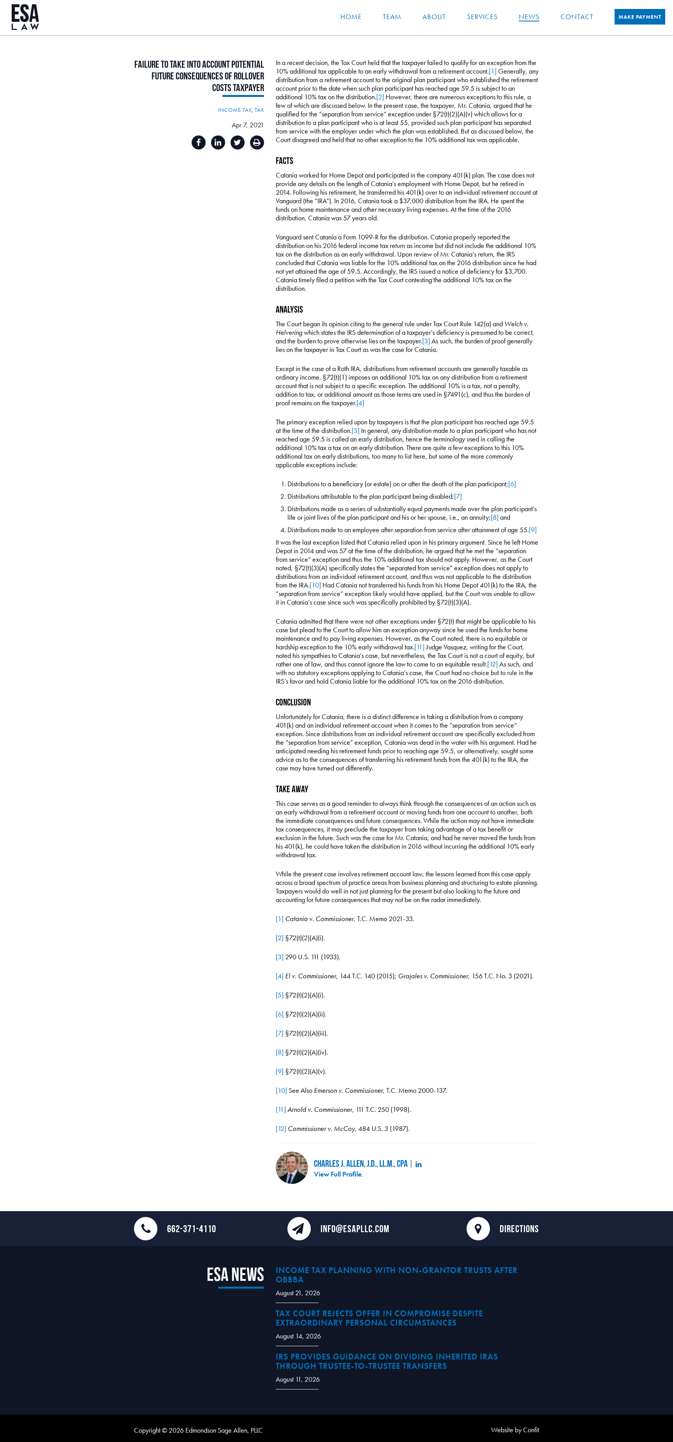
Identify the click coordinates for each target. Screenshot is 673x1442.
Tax (259, 109)
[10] (315, 584)
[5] (355, 430)
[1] (493, 71)
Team (392, 16)
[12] (492, 663)
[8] (495, 517)
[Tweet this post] (238, 142)
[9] (533, 529)
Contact (577, 16)
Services (482, 16)
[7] (458, 496)
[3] (426, 340)
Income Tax (235, 109)
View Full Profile (337, 1173)
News (529, 16)
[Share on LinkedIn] (218, 142)
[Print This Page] (257, 142)
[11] (419, 646)
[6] (512, 483)
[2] (380, 96)
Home (351, 16)
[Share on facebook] (199, 142)
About (434, 16)
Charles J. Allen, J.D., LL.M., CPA (361, 1163)
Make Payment (639, 16)
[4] (360, 402)
